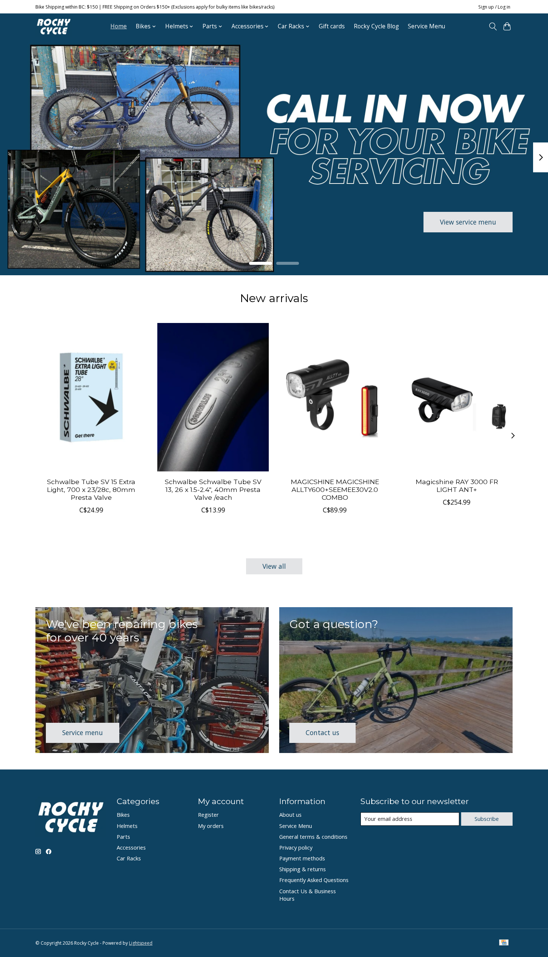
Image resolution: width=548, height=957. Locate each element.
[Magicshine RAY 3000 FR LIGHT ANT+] (457, 397)
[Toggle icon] (492, 26)
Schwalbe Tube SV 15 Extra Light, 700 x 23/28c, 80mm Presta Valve (91, 489)
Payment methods (302, 858)
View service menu (468, 221)
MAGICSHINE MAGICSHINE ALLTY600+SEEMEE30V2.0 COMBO (335, 489)
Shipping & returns (302, 869)
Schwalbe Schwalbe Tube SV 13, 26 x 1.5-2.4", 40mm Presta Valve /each (213, 489)
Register (208, 814)
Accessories (131, 847)
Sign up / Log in (494, 7)
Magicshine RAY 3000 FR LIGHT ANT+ (457, 485)
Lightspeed (140, 943)
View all (274, 566)
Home (118, 26)
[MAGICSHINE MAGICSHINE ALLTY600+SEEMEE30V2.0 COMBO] (335, 397)
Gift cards (332, 26)
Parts (123, 836)
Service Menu (426, 26)
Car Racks (129, 858)
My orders (211, 825)
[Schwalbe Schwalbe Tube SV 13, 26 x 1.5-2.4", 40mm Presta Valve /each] (213, 397)
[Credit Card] (503, 943)
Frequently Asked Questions (314, 880)
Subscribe (487, 818)
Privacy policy (295, 847)
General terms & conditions (313, 836)
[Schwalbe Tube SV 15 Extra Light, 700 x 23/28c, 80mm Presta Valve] (91, 397)
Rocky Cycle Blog (376, 26)
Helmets (127, 825)
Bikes (123, 814)
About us (290, 814)
